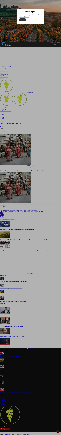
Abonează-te (22, 19)
